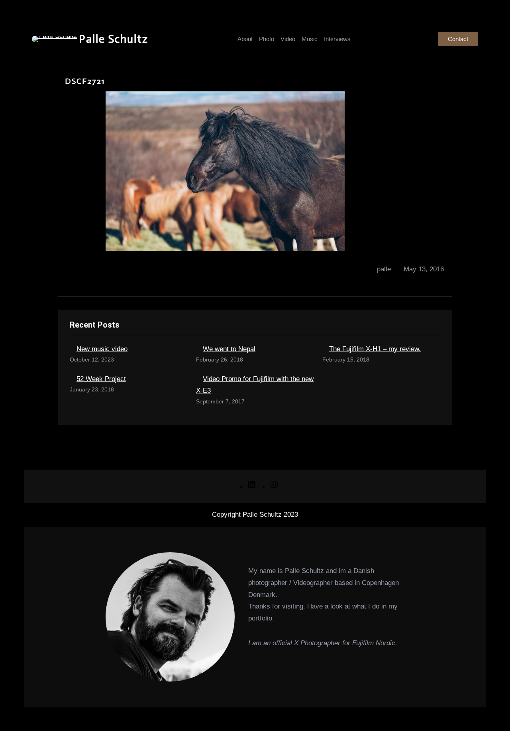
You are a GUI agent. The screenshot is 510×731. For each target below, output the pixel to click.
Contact (458, 39)
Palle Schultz (113, 38)
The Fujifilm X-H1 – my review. (375, 349)
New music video (102, 349)
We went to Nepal (229, 349)
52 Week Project (101, 379)
